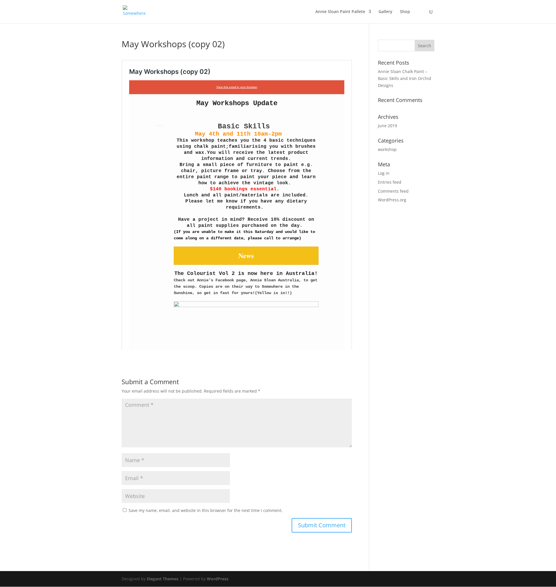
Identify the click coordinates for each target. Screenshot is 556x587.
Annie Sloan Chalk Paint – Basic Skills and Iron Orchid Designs (404, 78)
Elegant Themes (162, 578)
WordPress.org (392, 200)
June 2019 (387, 125)
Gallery (385, 12)
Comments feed (393, 191)
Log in (383, 173)
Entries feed (389, 182)
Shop (405, 12)
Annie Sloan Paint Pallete (340, 12)
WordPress (217, 578)
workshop (387, 149)
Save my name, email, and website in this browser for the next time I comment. (206, 510)
